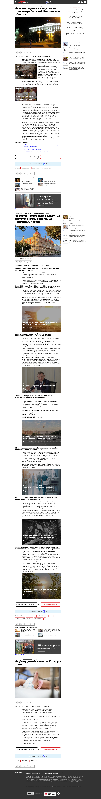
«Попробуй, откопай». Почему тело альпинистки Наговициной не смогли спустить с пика (77, 44)
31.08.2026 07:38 (18, 659)
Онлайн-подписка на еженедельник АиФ (67, 772)
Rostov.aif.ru (28, 258)
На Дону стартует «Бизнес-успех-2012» (37, 151)
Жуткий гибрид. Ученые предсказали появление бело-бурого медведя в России (77, 49)
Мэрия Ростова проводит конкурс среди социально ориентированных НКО (27, 185)
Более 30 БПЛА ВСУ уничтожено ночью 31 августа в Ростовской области (40, 323)
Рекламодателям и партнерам (33, 773)
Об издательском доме (31, 772)
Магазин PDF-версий (51, 772)
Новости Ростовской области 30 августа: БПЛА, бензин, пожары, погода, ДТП (74, 11)
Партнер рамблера (38, 793)
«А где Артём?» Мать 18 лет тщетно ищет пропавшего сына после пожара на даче (77, 231)
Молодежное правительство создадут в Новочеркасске (27, 189)
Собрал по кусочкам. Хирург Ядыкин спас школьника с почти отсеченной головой (77, 222)
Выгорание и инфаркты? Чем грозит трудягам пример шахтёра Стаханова (38, 536)
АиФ (24, 48)
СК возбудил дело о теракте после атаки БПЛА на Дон (50, 634)
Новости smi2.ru (20, 209)
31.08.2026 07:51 (18, 213)
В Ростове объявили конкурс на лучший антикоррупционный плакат (37, 148)
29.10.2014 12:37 (18, 6)
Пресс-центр (42, 772)
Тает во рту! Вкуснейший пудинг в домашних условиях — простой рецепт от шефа (77, 58)
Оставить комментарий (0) (50, 156)
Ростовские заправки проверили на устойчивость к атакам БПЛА (74, 23)
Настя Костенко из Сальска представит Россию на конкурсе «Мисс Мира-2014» (28, 180)
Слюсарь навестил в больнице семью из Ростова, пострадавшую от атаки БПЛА (74, 35)
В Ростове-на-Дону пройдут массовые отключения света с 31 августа (74, 29)
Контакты (80, 772)
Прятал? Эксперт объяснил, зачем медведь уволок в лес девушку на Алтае (77, 63)
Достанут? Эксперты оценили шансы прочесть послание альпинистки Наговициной (77, 54)
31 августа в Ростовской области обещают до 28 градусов (41, 591)
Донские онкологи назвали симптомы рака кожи (74, 17)
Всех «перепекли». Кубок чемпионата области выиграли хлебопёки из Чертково (51, 185)
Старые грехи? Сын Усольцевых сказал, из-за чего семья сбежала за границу (77, 241)
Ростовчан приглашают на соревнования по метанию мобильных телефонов (50, 180)
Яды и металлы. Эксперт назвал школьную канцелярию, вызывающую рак (76, 227)
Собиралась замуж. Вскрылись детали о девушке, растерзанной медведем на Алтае (76, 68)
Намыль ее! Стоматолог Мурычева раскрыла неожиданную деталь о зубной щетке (77, 236)
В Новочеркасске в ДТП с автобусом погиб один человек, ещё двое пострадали (40, 487)
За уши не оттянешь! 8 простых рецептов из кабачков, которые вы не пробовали (77, 217)
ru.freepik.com (18, 699)
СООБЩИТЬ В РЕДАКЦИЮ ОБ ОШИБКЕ (50, 773)
